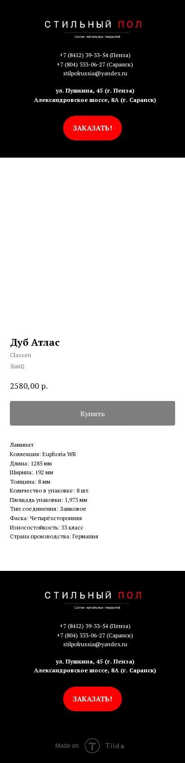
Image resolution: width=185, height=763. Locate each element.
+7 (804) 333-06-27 (81, 64)
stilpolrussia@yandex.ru (95, 73)
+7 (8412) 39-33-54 (84, 55)
